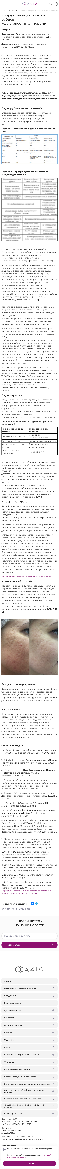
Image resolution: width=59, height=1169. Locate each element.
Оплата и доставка (13, 1025)
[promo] (56, 4)
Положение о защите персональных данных (27, 1084)
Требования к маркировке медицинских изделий (25, 1106)
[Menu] (2, 4)
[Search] (8, 4)
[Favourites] (51, 4)
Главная (4, 10)
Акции (7, 981)
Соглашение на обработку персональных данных (25, 1091)
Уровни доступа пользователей (20, 1076)
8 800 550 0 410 (8, 1130)
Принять (29, 1163)
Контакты (9, 1018)
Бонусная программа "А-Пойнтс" (21, 988)
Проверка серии (12, 1003)
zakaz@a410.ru (8, 1133)
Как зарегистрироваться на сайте (21, 1054)
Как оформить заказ (14, 1113)
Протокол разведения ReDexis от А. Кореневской (26, 576)
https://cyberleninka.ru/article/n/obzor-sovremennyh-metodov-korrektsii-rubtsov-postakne (26, 892)
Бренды (8, 1032)
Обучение (9, 1040)
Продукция (10, 995)
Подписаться (13, 945)
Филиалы (9, 1062)
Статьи (14, 10)
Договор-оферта (12, 1010)
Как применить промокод (17, 1069)
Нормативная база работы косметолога (24, 1099)
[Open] (55, 39)
